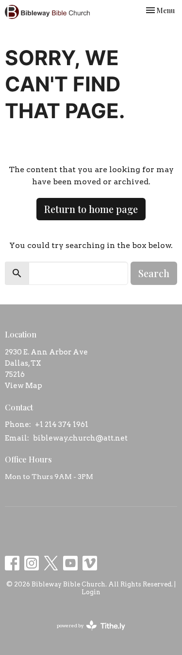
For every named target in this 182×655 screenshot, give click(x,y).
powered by (86, 633)
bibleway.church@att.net (80, 438)
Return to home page (91, 208)
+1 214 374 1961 (61, 424)
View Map (23, 385)
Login (91, 592)
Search (153, 273)
